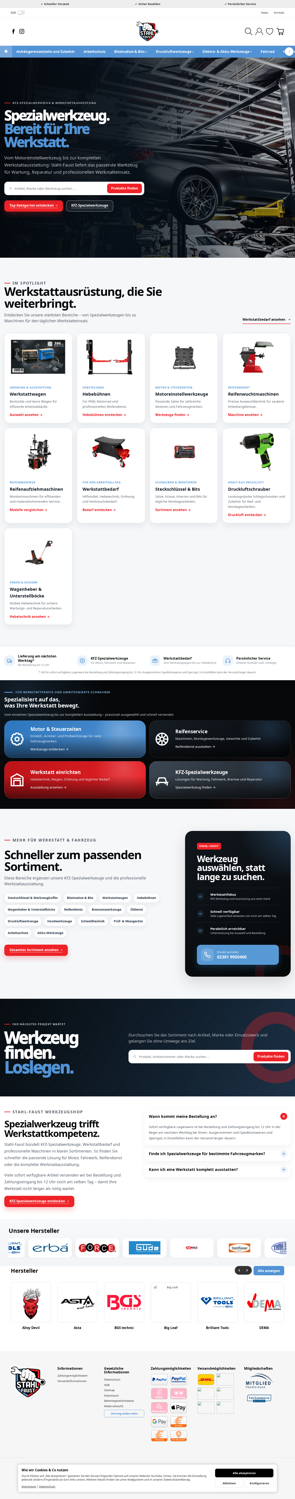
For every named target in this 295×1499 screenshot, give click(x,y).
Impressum (29, 1486)
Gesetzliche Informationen (116, 1370)
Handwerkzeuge (59, 921)
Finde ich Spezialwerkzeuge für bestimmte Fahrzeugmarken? (207, 1153)
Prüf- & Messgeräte (128, 921)
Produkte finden (124, 188)
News (264, 13)
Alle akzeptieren (244, 1473)
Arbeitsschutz (18, 933)
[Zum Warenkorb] (280, 32)
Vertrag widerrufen (124, 1413)
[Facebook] (13, 31)
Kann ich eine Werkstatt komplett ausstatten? (193, 1169)
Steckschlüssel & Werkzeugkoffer (33, 898)
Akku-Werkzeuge (50, 933)
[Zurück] (239, 1270)
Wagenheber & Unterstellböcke (31, 909)
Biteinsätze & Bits (80, 898)
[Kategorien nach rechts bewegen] (289, 51)
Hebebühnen (146, 898)
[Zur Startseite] (147, 31)
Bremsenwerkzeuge (106, 909)
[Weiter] (247, 1270)
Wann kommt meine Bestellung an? (183, 1116)
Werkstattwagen (115, 898)
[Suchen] (249, 32)
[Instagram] (21, 31)
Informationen (69, 1369)
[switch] (21, 12)
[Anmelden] (259, 32)
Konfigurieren (259, 1483)
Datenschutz (47, 1486)
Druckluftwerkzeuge (23, 921)
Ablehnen (229, 1483)
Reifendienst (73, 909)
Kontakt (279, 13)
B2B (13, 13)
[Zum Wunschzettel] (270, 32)
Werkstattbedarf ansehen (264, 319)
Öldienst (136, 909)
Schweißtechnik (93, 921)
